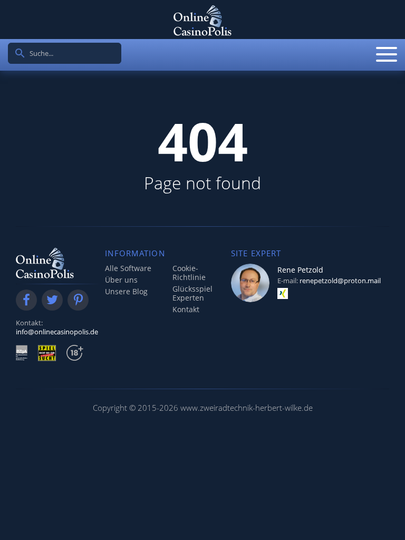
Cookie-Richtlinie (189, 272)
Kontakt (185, 309)
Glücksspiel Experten (192, 293)
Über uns (121, 280)
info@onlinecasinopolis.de (57, 331)
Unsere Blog (126, 291)
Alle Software (128, 268)
